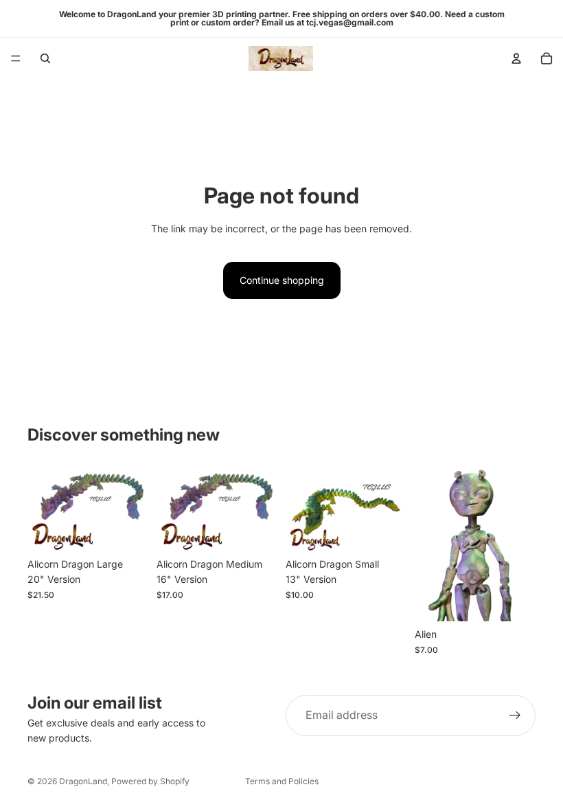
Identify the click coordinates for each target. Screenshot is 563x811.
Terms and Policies (282, 781)
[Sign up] (515, 715)
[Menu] (16, 58)
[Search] (45, 58)
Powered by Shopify (150, 781)
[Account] (516, 58)
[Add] (127, 530)
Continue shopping (282, 280)
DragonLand (83, 781)
